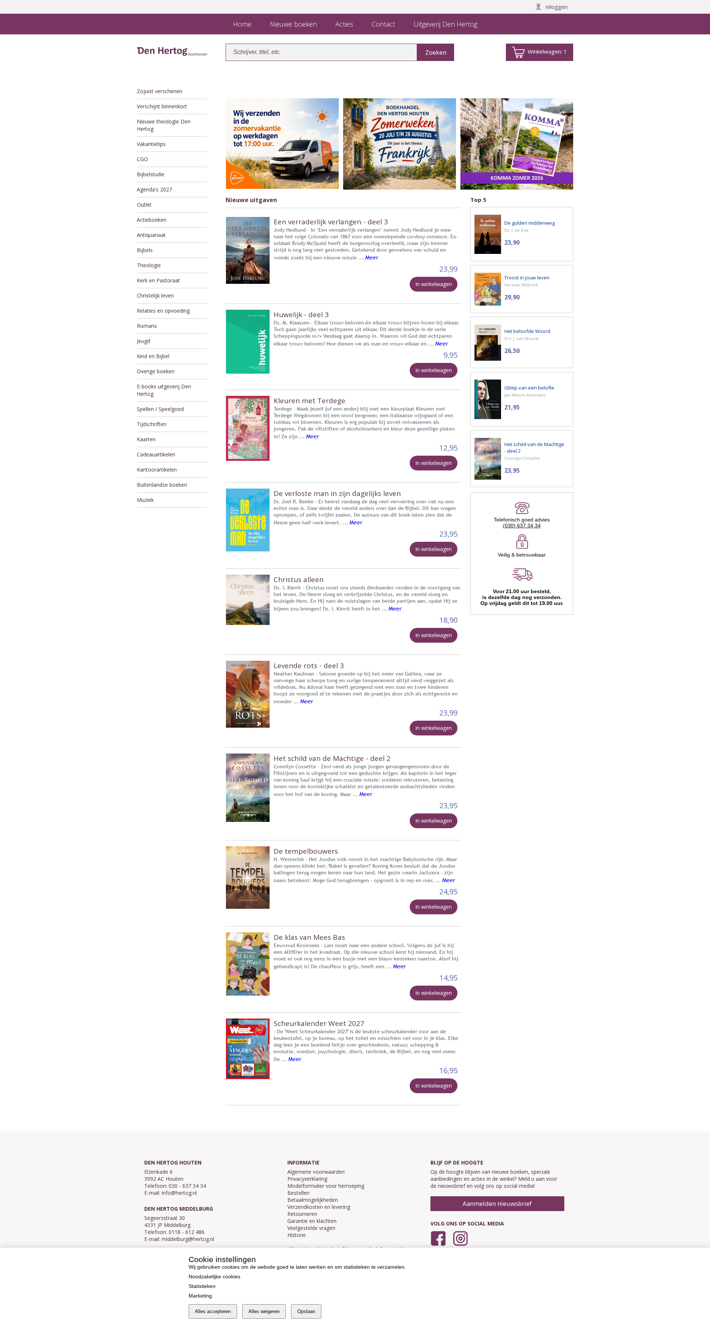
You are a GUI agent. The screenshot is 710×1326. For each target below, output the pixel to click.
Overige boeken (156, 371)
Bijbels (145, 250)
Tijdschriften (151, 424)
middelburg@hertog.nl (188, 1238)
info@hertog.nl (179, 1192)
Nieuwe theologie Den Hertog (163, 125)
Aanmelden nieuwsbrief (497, 1203)
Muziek (145, 499)
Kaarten (146, 439)
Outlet (144, 204)
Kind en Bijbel (153, 356)
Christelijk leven (155, 295)
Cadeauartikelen (156, 454)
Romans (147, 325)
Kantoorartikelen (157, 469)
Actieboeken (151, 219)
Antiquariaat (151, 234)
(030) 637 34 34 (522, 525)
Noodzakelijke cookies (214, 1276)
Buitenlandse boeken (162, 484)
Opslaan (306, 1311)
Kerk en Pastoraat (158, 280)
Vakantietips (151, 143)
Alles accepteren (213, 1311)
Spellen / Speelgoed (160, 408)
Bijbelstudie (151, 174)
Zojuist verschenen (159, 91)
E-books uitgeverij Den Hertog (164, 390)
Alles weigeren (264, 1311)
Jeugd (143, 340)
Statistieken (202, 1286)
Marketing (200, 1296)
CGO (142, 159)
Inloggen (556, 6)
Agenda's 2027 (154, 189)
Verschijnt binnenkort (162, 106)
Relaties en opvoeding (163, 310)
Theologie (149, 265)
